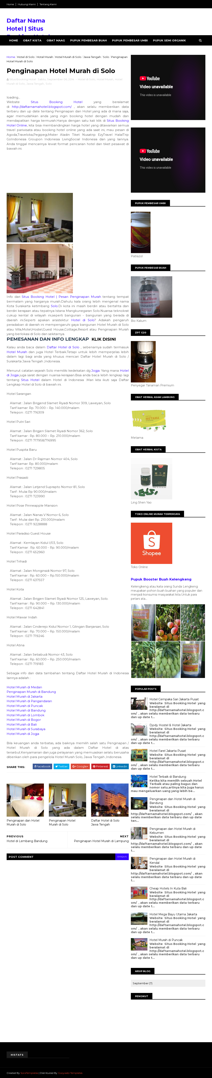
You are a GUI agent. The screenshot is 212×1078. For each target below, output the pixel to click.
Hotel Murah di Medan (24, 687)
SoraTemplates (29, 1072)
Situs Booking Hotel (57, 102)
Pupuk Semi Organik (169, 40)
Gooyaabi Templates (70, 1072)
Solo (106, 57)
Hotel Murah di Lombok (25, 715)
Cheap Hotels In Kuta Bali (168, 888)
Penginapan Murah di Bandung (31, 692)
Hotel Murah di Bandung (26, 710)
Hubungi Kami (27, 4)
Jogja (95, 371)
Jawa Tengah (92, 57)
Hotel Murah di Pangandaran (29, 701)
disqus (122, 856)
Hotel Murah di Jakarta (24, 696)
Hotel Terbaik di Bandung (167, 777)
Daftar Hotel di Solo (63, 347)
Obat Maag (56, 40)
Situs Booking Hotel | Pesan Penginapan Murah (61, 297)
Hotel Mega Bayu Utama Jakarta (173, 914)
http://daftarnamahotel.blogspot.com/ (42, 107)
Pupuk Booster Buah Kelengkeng (161, 579)
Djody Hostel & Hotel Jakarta (170, 725)
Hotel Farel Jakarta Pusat (167, 751)
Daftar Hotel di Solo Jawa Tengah (105, 822)
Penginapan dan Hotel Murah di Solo (23, 822)
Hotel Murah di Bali (22, 724)
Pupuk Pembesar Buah (88, 40)
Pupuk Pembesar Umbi (130, 40)
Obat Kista (32, 40)
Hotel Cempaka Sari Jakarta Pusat (174, 699)
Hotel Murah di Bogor (24, 720)
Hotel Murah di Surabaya (26, 729)
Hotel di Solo (26, 57)
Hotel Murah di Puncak (25, 706)
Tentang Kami (48, 4)
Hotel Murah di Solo (68, 57)
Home (10, 4)
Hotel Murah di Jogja (23, 734)
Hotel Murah (45, 57)
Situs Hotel (30, 380)
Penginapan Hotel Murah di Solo (62, 822)
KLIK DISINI (104, 339)
